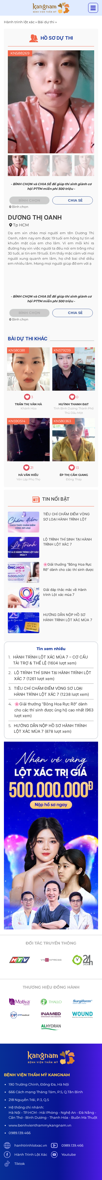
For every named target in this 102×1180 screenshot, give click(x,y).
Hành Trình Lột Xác (30, 1154)
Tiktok (19, 1163)
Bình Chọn (29, 313)
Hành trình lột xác (19, 22)
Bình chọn (29, 200)
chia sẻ (75, 200)
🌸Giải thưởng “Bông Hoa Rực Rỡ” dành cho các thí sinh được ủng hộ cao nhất (68, 569)
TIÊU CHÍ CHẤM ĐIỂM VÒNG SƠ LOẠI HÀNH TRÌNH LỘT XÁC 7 (66, 519)
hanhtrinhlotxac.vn (30, 1145)
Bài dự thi (46, 22)
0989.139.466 (72, 1145)
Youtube (68, 1154)
